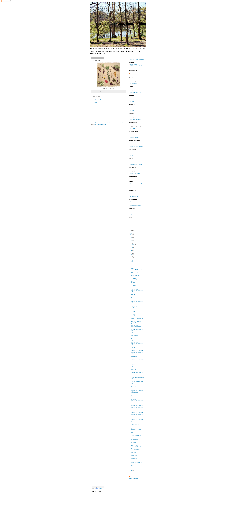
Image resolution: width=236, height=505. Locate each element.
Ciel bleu (132, 298)
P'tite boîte (132, 461)
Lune (131, 395)
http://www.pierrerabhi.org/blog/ (135, 173)
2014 (131, 240)
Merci (131, 459)
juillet (132, 251)
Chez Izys (131, 155)
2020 (131, 231)
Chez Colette (132, 101)
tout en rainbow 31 (134, 452)
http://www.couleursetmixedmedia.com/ (136, 146)
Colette (95, 99)
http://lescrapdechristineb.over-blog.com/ (136, 150)
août (131, 250)
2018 (131, 234)
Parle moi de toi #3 (134, 279)
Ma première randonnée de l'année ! (137, 326)
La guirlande (133, 311)
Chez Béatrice (132, 110)
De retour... (132, 266)
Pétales (132, 385)
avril (131, 256)
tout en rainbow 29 (134, 455)
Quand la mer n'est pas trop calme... (137, 368)
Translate (100, 488)
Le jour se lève (133, 315)
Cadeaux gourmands (134, 441)
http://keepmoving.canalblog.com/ (135, 137)
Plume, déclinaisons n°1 (135, 271)
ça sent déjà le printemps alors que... (137, 307)
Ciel (131, 297)
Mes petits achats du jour (135, 328)
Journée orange (133, 451)
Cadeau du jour (133, 369)
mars (132, 257)
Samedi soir (133, 364)
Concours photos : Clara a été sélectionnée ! (136, 322)
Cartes (132, 465)
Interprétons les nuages (134, 439)
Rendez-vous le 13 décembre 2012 (136, 462)
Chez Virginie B (132, 128)
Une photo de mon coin (134, 325)
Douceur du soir (133, 438)
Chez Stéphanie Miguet (134, 196)
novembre (132, 246)
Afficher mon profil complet (133, 478)
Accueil (108, 122)
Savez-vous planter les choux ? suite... (137, 381)
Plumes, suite (133, 268)
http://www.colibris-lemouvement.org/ (136, 183)
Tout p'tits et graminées (133, 83)
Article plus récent (94, 122)
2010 (131, 470)
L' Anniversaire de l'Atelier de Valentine (137, 284)
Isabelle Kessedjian (133, 64)
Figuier (132, 281)
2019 (131, 233)
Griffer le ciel (133, 323)
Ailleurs (132, 421)
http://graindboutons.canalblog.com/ (136, 164)
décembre (132, 244)
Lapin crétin (133, 428)
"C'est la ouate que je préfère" (135, 312)
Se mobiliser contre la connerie (136, 435)
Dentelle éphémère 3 (134, 289)
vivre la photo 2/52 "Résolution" (136, 429)
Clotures (132, 357)
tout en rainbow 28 (134, 456)
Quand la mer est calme (135, 374)
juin (131, 253)
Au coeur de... (133, 314)
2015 (131, 239)
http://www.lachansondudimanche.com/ (136, 201)
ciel (131, 265)
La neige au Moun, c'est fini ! (135, 449)
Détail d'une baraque (134, 335)
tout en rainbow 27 (134, 458)
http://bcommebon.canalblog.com (135, 205)
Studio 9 (132, 433)
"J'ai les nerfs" (133, 294)
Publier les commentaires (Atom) (100, 124)
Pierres (132, 432)
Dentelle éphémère (134, 306)
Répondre (95, 102)
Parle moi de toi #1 (134, 376)
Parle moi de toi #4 (134, 278)
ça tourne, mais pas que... (135, 424)
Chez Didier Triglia (133, 192)
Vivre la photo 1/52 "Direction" (136, 446)
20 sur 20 (132, 317)
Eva (130, 476)
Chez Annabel (132, 210)
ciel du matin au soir (134, 356)
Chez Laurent (132, 187)
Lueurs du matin (133, 442)
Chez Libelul (132, 114)
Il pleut (132, 261)
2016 (131, 237)
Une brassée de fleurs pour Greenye (137, 318)
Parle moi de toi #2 (134, 285)
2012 (131, 243)
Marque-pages (133, 282)
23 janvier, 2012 (99, 99)
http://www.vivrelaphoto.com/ (134, 78)
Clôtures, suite (133, 347)
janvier (132, 260)
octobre (132, 247)
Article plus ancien (123, 122)
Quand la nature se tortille (135, 300)
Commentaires (132, 73)
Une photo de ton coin (134, 272)
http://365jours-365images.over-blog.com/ (137, 59)
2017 (131, 236)
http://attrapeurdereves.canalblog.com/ (136, 119)
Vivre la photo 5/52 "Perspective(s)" (136, 269)
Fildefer (131, 214)
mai (131, 254)
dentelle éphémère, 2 (134, 295)
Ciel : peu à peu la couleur (135, 275)
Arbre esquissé (133, 399)
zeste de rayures (133, 386)
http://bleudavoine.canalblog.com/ (135, 92)
